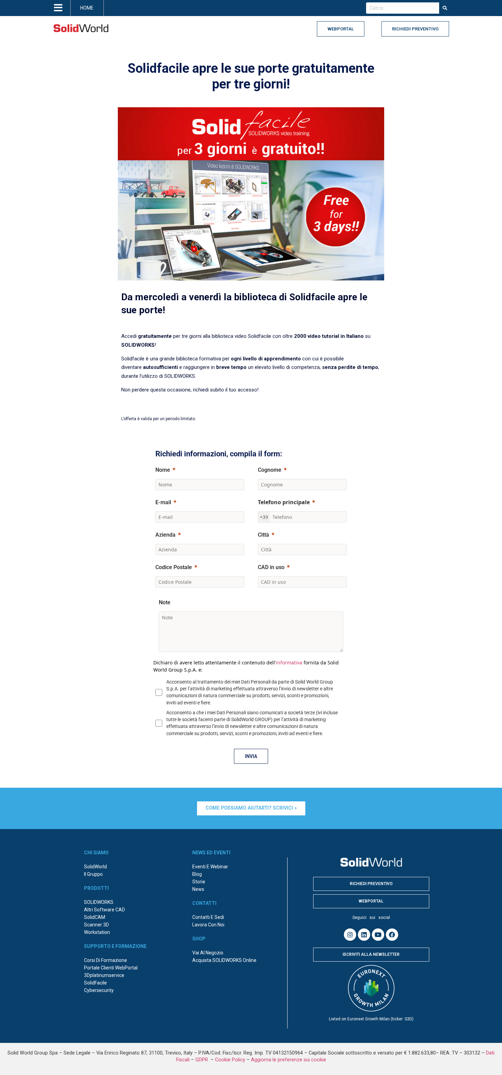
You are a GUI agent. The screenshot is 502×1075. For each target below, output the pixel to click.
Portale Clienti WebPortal (111, 967)
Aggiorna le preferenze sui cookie (288, 1060)
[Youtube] (378, 934)
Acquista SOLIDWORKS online (224, 960)
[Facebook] (392, 934)
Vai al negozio (207, 952)
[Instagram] (350, 934)
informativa (289, 662)
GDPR (202, 1060)
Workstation (97, 932)
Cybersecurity (99, 990)
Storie (198, 881)
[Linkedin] (364, 934)
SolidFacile (95, 983)
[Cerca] (444, 8)
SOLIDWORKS (98, 902)
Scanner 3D (96, 924)
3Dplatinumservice (104, 975)
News (198, 889)
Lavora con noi (208, 924)
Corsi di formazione (105, 960)
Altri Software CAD (104, 909)
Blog (197, 874)
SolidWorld (95, 866)
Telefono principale (284, 502)
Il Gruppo (93, 874)
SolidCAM (94, 917)
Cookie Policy (230, 1060)
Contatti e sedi (208, 917)
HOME (87, 8)
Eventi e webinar (210, 866)
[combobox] (402, 8)
